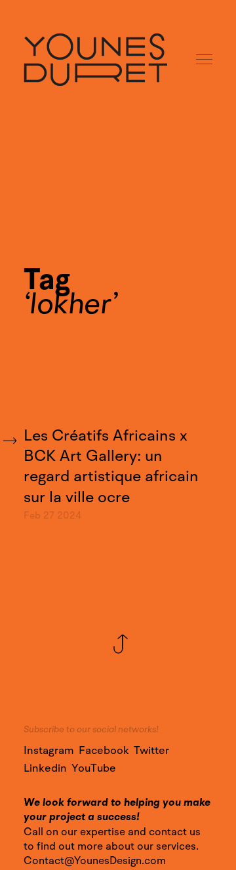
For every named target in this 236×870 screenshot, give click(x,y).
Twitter (151, 750)
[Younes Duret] (95, 60)
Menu (205, 60)
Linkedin (45, 768)
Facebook (104, 750)
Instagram (49, 750)
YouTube (93, 768)
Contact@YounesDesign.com (95, 861)
